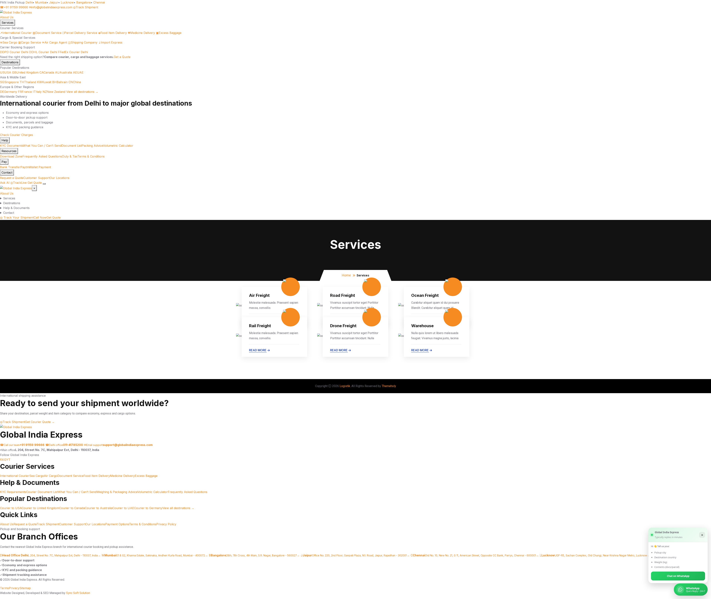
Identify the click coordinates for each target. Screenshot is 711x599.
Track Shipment (85, 7)
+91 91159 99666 (14, 7)
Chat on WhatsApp (678, 576)
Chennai (99, 2)
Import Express (110, 42)
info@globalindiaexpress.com (50, 7)
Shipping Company (82, 42)
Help (4, 140)
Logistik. (345, 386)
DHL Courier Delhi (43, 52)
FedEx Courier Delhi (73, 52)
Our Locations (59, 178)
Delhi (29, 2)
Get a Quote (122, 57)
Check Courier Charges (16, 135)
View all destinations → (82, 92)
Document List (71, 145)
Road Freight (342, 295)
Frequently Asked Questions (42, 156)
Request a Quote (11, 178)
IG (4, 460)
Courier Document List (42, 492)
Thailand (28, 82)
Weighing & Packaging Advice (116, 492)
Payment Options (117, 524)
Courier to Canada (72, 508)
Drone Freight (343, 325)
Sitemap (25, 588)
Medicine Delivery (141, 33)
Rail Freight (260, 325)
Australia (63, 72)
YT (8, 460)
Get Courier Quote (40, 422)
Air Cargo (50, 476)
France (25, 92)
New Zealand (54, 92)
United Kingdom (25, 72)
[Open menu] (44, 183)
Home (346, 275)
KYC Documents (11, 145)
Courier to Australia (98, 508)
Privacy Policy (166, 524)
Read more (257, 350)
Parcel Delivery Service (79, 33)
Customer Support (36, 178)
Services (7, 22)
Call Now (40, 217)
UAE (78, 72)
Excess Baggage (168, 33)
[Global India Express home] (16, 12)
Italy (37, 92)
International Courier (16, 33)
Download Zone (11, 156)
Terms (4, 588)
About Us (7, 17)
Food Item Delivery (112, 33)
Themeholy (389, 386)
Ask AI (4, 183)
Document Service (47, 33)
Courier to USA (11, 508)
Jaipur (53, 2)
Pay (4, 162)
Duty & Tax (69, 156)
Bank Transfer (10, 167)
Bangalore (83, 2)
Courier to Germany (148, 508)
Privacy (14, 588)
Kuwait (44, 82)
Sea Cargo (8, 42)
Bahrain (60, 82)
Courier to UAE (123, 508)
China (75, 82)
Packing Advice (92, 145)
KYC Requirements (13, 492)
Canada (46, 72)
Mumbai (40, 2)
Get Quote (35, 183)
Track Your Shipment (17, 217)
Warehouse (422, 325)
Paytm (24, 167)
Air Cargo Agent (54, 42)
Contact (6, 172)
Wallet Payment (40, 167)
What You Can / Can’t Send (42, 145)
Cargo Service (29, 42)
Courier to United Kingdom (40, 508)
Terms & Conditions (91, 156)
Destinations (10, 62)
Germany (8, 92)
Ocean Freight (425, 295)
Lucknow (67, 2)
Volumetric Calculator (118, 145)
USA (5, 72)
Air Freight (259, 295)
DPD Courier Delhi (14, 52)
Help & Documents (16, 208)
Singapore (9, 82)
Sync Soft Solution (78, 593)
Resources (8, 151)
